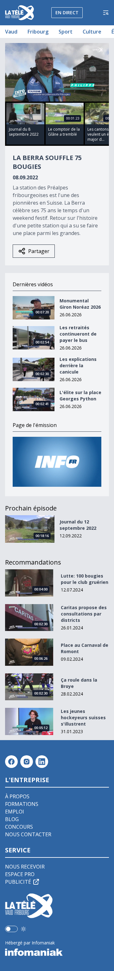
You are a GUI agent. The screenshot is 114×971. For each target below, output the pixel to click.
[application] (57, 72)
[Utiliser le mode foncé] (23, 929)
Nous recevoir (25, 866)
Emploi (14, 811)
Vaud (11, 31)
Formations (21, 804)
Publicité (18, 881)
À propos (17, 796)
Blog (12, 819)
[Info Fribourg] (57, 461)
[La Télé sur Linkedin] (42, 761)
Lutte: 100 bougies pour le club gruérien (84, 579)
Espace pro (20, 874)
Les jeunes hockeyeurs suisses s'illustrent (83, 717)
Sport (66, 31)
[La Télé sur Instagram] (26, 761)
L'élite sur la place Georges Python (80, 395)
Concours (19, 826)
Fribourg (38, 31)
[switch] (11, 929)
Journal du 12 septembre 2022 (78, 525)
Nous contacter (28, 834)
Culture (92, 31)
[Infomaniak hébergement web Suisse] (57, 952)
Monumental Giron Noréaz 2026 (80, 304)
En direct (67, 12)
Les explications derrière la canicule (78, 365)
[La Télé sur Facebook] (11, 761)
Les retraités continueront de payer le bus (78, 334)
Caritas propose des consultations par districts (84, 613)
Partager (38, 251)
